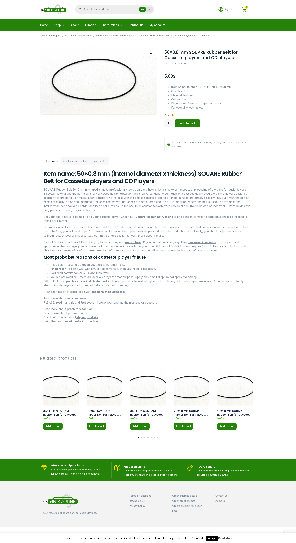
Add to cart (187, 123)
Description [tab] (51, 161)
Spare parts (55, 35)
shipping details (87, 317)
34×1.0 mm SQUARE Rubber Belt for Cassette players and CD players (147, 414)
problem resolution (80, 309)
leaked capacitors (65, 281)
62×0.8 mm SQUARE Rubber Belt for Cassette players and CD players (103, 414)
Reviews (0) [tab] (99, 161)
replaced (88, 264)
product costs (77, 313)
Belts (66, 35)
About (74, 25)
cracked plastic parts (94, 281)
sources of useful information (80, 250)
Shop (57, 25)
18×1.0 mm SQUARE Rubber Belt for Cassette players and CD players (234, 414)
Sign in (228, 9)
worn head (206, 281)
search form (133, 242)
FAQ (84, 302)
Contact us (135, 25)
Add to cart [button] (52, 426)
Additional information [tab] (75, 161)
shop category (70, 246)
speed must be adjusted (107, 291)
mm (142, 9)
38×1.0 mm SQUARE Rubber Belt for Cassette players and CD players (60, 414)
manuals (68, 302)
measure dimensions (202, 242)
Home (44, 25)
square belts (101, 35)
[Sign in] (220, 9)
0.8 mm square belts (121, 35)
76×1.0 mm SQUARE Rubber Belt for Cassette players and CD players (190, 414)
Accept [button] (211, 538)
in (149, 9)
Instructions (111, 25)
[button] (151, 53)
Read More (225, 538)
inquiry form (199, 246)
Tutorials (91, 25)
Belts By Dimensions (82, 35)
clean (91, 273)
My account (157, 25)
